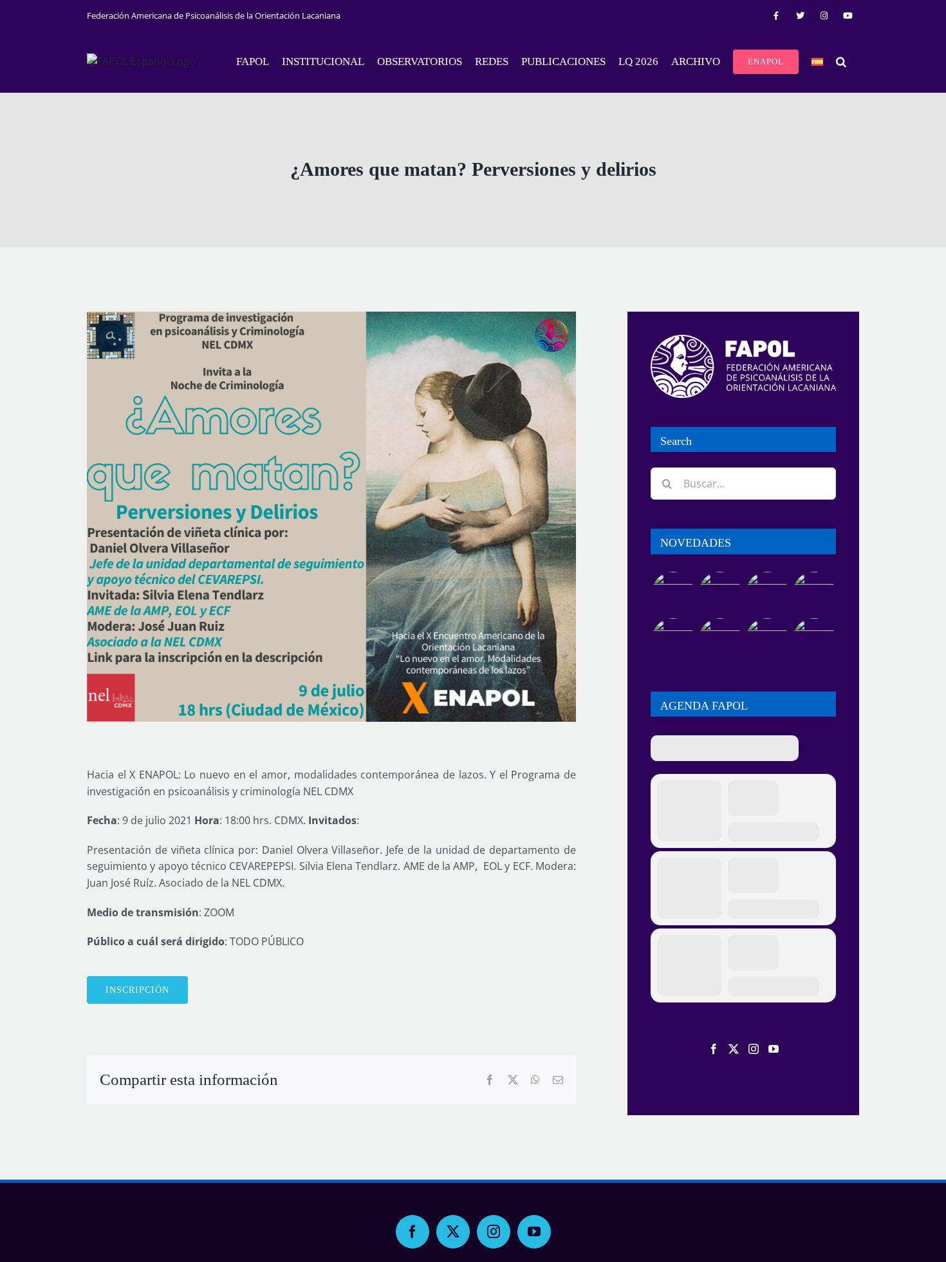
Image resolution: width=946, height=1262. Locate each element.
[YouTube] (773, 1049)
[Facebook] (714, 1049)
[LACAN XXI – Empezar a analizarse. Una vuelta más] (814, 593)
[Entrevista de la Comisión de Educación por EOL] (814, 639)
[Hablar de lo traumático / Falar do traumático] (767, 593)
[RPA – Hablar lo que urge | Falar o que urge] (673, 593)
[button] (841, 62)
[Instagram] (753, 1049)
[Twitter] (733, 1049)
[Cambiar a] (817, 62)
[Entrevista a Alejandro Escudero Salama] (767, 639)
